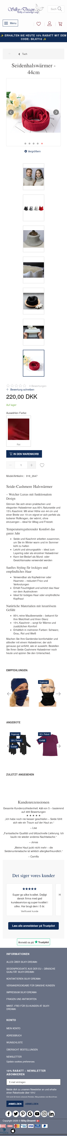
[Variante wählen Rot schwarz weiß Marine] (36, 702)
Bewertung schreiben (22, 389)
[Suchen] (59, 9)
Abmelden (31, 1103)
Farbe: (16, 413)
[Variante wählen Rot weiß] (8, 702)
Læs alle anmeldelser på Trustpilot (33, 926)
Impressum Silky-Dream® (21, 992)
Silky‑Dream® (28, 1120)
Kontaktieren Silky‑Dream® (23, 978)
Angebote (13, 722)
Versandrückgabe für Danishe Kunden (30, 985)
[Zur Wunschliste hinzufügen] (42, 465)
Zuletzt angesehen (20, 774)
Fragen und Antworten (21, 999)
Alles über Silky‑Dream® (21, 962)
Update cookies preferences (20, 1061)
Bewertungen (37, 386)
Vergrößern (34, 151)
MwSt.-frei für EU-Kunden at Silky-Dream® (28, 1007)
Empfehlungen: (17, 670)
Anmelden (14, 1103)
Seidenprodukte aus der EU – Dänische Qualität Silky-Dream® (30, 970)
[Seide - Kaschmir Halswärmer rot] (33, 112)
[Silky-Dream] (25, 8)
